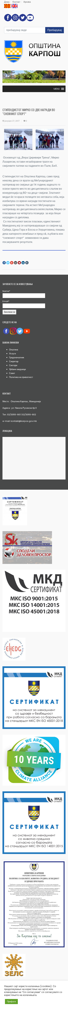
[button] (57, 89)
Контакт (16, 1)
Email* (5, 301)
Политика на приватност (21, 377)
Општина (13, 349)
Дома (6, 1)
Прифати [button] (11, 1001)
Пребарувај (54, 30)
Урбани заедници (17, 369)
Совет (12, 373)
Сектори (13, 365)
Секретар (13, 361)
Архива (27, 1)
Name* (6, 291)
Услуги (12, 353)
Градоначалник (16, 357)
